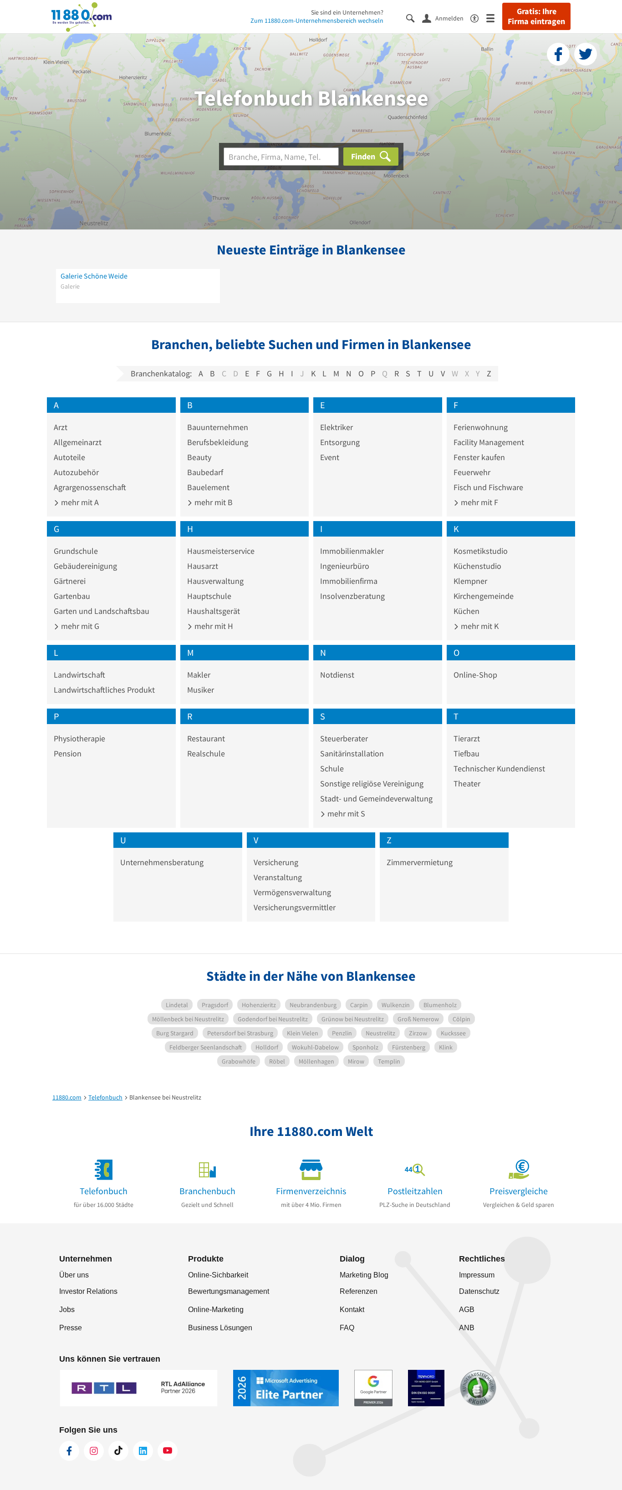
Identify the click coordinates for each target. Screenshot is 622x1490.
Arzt (60, 427)
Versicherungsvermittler (295, 907)
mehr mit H (213, 626)
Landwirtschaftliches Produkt (104, 689)
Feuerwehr (472, 472)
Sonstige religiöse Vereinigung (371, 783)
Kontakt (352, 1309)
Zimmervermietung (420, 862)
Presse (70, 1328)
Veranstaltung (278, 877)
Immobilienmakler (352, 551)
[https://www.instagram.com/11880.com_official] (94, 1451)
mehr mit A (79, 502)
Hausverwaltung (215, 581)
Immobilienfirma (348, 581)
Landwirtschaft (79, 674)
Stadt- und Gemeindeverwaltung (376, 798)
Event (329, 457)
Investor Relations (88, 1291)
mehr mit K (479, 626)
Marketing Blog (364, 1275)
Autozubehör (76, 472)
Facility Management (489, 442)
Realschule (206, 753)
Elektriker (336, 427)
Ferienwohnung (481, 427)
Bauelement (208, 487)
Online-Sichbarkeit (218, 1275)
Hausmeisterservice (221, 551)
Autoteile (69, 457)
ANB (466, 1328)
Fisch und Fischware (488, 487)
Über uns (74, 1275)
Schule (332, 768)
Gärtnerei (70, 581)
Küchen (466, 611)
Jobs (67, 1309)
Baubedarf (205, 472)
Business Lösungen (220, 1328)
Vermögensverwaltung (292, 892)
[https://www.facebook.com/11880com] (69, 1451)
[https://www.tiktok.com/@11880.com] (118, 1451)
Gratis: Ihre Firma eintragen (536, 16)
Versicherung (276, 862)
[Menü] (494, 17)
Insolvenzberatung (352, 596)
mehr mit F (478, 502)
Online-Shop (475, 674)
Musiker (200, 689)
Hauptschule (209, 596)
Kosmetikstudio (481, 551)
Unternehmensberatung (162, 862)
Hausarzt (202, 566)
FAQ (347, 1328)
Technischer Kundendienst (499, 768)
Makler (198, 674)
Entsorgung (340, 442)
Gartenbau (72, 596)
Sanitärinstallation (352, 753)
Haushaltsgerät (213, 611)
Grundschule (76, 551)
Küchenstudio (477, 566)
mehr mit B (213, 502)
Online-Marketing (216, 1309)
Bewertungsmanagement (228, 1291)
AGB (466, 1309)
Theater (467, 783)
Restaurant (206, 738)
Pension (68, 753)
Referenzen (358, 1291)
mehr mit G (79, 626)
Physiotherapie (79, 738)
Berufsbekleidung (217, 442)
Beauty (199, 457)
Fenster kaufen (479, 457)
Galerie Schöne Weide (94, 275)
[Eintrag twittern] (585, 54)
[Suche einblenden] (414, 17)
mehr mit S (345, 813)
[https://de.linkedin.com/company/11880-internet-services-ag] (143, 1451)
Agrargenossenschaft (90, 487)
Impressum (477, 1275)
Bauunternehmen (217, 427)
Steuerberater (344, 738)
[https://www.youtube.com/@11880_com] (168, 1451)
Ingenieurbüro (344, 566)
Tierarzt (467, 738)
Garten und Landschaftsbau (101, 611)
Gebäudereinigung (85, 566)
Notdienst (337, 674)
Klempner (470, 581)
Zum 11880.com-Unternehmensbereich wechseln (316, 20)
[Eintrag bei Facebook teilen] (558, 54)
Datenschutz (479, 1291)
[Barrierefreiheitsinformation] (478, 17)
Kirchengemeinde (484, 596)
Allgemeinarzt (78, 442)
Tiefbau (466, 753)
